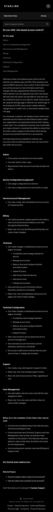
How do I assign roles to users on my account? (26, 477)
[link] (11, 6)
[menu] (48, 6)
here (8, 111)
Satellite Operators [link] (22, 506)
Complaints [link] (24, 509)
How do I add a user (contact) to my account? (26, 481)
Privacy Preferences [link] (37, 509)
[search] (47, 24)
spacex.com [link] (40, 501)
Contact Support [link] (38, 488)
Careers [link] (10, 506)
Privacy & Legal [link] (13, 509)
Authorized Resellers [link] (37, 506)
